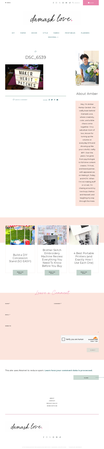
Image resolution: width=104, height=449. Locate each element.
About (52, 398)
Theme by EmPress (75, 447)
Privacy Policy (52, 403)
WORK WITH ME (52, 405)
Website (8, 325)
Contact (52, 400)
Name (7, 303)
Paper (23, 33)
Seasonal (52, 37)
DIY (13, 33)
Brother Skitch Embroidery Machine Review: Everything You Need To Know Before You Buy (52, 258)
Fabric (56, 33)
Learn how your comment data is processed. (69, 370)
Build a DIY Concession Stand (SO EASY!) (20, 258)
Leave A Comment (21, 99)
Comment (58, 303)
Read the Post (20, 272)
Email (7, 314)
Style (45, 33)
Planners (85, 33)
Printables (70, 33)
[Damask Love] (27, 431)
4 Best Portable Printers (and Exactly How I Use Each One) (84, 258)
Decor (34, 33)
